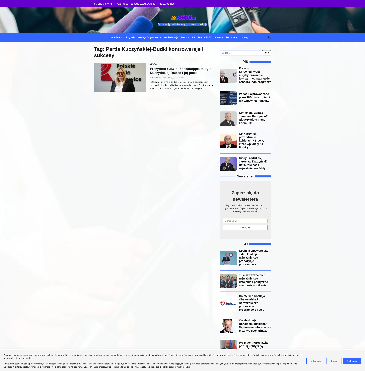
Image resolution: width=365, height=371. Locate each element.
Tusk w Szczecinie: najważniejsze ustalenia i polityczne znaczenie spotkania (253, 280)
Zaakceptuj (352, 361)
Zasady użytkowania (142, 3)
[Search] (269, 37)
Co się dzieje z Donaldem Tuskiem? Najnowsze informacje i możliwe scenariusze (255, 325)
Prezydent (231, 37)
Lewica (185, 37)
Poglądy (130, 37)
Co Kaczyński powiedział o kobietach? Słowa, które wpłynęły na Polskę (251, 140)
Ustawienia (316, 361)
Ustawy (244, 37)
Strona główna (103, 3)
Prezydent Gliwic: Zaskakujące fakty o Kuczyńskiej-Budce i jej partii (181, 71)
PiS (193, 37)
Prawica (218, 37)
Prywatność (121, 3)
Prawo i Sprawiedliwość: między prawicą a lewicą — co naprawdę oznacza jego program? (255, 75)
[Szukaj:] (241, 52)
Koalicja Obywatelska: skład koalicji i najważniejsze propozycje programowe (254, 257)
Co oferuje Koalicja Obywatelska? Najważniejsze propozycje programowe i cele (252, 302)
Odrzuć (333, 361)
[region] (182, 360)
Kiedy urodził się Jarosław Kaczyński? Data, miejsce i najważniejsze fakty (253, 163)
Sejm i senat (116, 37)
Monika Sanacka (163, 78)
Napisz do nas (166, 3)
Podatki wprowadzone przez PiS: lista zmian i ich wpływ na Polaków (254, 97)
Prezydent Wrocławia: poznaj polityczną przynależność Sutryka (254, 346)
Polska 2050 (205, 37)
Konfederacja (171, 37)
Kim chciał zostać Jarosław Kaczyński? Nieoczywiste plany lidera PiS (253, 118)
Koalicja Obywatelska (149, 37)
